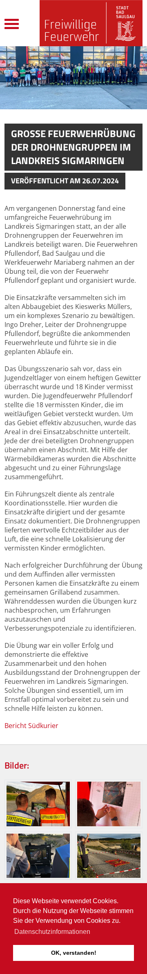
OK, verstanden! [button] (73, 952)
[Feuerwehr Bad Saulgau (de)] (91, 23)
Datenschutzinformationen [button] (52, 931)
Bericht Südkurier (31, 725)
